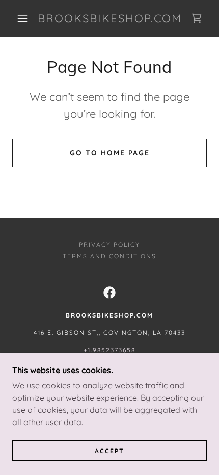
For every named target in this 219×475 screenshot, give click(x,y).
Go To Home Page (110, 152)
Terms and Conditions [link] (109, 256)
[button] (22, 18)
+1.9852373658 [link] (109, 350)
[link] (110, 18)
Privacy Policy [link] (109, 244)
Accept (109, 451)
